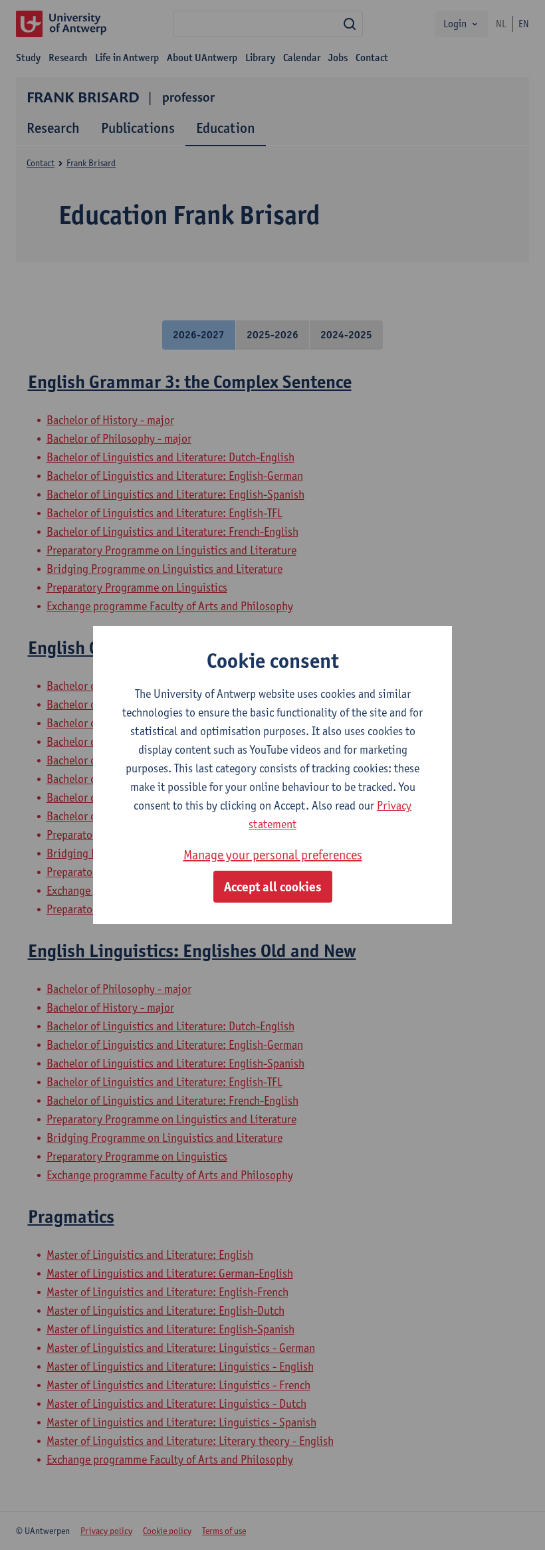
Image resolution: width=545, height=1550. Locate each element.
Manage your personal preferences (272, 855)
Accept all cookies (273, 887)
